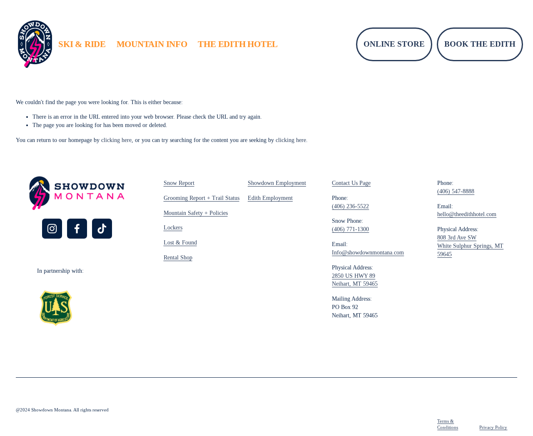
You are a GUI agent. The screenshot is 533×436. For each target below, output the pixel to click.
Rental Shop (178, 257)
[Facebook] (77, 229)
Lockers (173, 227)
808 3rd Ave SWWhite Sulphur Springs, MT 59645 (470, 245)
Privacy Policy (493, 427)
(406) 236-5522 (350, 206)
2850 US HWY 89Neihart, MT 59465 (355, 280)
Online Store (394, 44)
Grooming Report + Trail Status (201, 198)
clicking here (116, 140)
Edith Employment (270, 198)
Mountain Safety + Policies (196, 213)
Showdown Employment (277, 183)
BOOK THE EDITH (480, 44)
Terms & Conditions (447, 424)
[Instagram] (52, 229)
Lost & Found (180, 242)
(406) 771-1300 (350, 229)
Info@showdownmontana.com (368, 252)
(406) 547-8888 (455, 191)
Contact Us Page (351, 183)
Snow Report (179, 183)
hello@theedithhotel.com (466, 214)
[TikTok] (102, 229)
